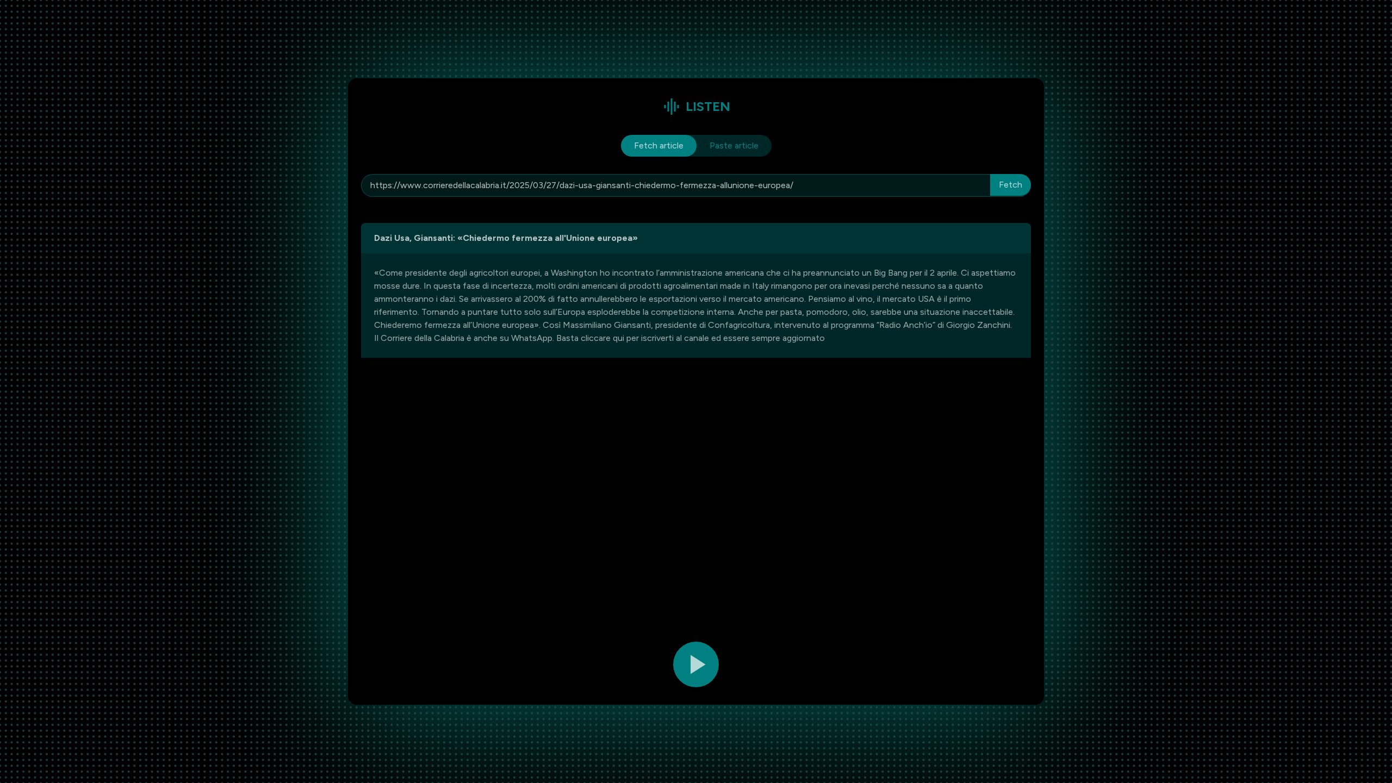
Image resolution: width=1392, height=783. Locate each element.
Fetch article (658, 145)
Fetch (1010, 184)
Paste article (734, 145)
